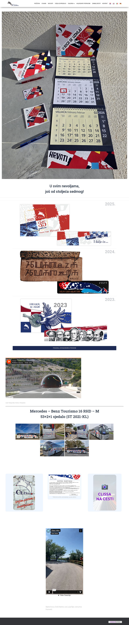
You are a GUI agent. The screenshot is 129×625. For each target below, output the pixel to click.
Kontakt (105, 3)
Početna (37, 3)
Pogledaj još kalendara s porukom (64, 348)
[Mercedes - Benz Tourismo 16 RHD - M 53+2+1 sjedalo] (28, 432)
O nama (44, 3)
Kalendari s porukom (83, 3)
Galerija (71, 3)
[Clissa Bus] (13, 3)
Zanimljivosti (96, 3)
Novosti (50, 3)
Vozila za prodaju (60, 3)
